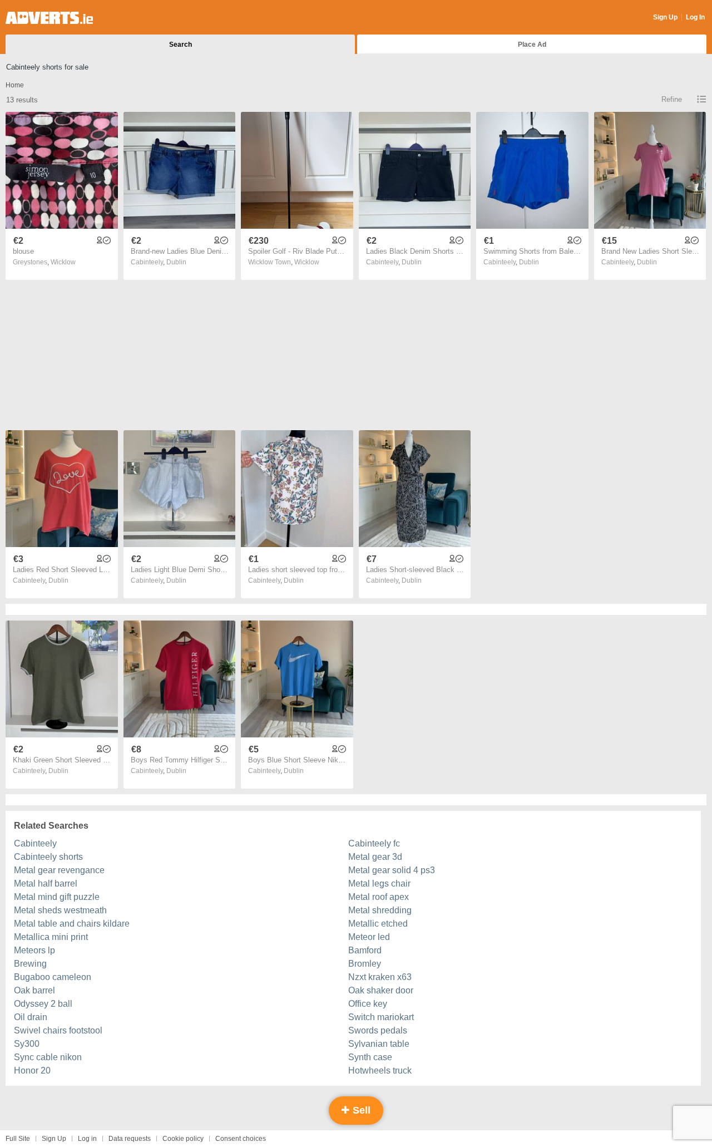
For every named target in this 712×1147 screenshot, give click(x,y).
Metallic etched (378, 923)
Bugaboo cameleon (52, 977)
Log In (695, 17)
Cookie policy (183, 1139)
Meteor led (369, 937)
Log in (87, 1139)
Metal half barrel (45, 883)
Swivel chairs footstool (58, 1030)
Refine (671, 99)
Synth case (370, 1057)
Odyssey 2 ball (43, 1003)
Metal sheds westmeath (60, 910)
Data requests (129, 1139)
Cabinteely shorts (48, 857)
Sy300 (26, 1043)
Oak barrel (34, 990)
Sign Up (665, 17)
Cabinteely (35, 843)
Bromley (364, 963)
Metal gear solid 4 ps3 (391, 870)
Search (180, 44)
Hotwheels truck (380, 1070)
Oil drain (30, 1017)
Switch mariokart (381, 1017)
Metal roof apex (378, 897)
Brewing (30, 963)
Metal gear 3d (375, 857)
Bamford (365, 950)
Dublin (176, 262)
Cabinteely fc (374, 843)
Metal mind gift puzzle (57, 897)
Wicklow (63, 262)
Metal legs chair (379, 883)
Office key (367, 1003)
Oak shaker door (380, 990)
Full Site (18, 1139)
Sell (360, 1110)
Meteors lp (34, 950)
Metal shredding (380, 910)
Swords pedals (377, 1030)
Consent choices (240, 1139)
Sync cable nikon (48, 1057)
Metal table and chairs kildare (72, 923)
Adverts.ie (49, 18)
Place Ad (532, 44)
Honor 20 (32, 1070)
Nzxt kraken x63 (380, 977)
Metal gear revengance (59, 870)
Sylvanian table (378, 1043)
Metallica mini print (51, 937)
